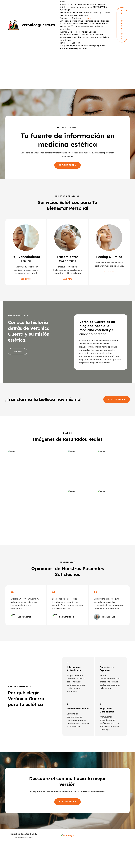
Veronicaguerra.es (38, 24)
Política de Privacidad (92, 34)
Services (64, 43)
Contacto (76, 18)
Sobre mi (76, 43)
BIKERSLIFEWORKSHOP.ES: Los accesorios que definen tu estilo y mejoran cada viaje (85, 14)
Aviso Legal (65, 9)
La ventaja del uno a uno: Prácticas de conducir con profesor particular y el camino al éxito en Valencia (84, 22)
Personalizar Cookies (86, 32)
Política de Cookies (69, 34)
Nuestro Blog (66, 32)
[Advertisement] (67, 69)
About (63, 1)
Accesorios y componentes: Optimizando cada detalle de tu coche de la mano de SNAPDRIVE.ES (83, 5)
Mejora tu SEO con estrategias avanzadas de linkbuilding (81, 27)
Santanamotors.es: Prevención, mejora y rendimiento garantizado (85, 38)
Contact (64, 18)
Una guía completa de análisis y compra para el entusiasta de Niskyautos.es (82, 47)
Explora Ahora (116, 399)
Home (88, 18)
